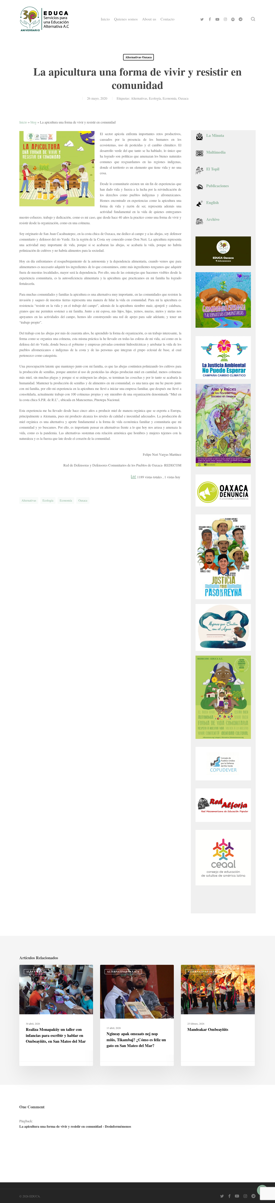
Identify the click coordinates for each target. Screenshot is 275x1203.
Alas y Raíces (36, 971)
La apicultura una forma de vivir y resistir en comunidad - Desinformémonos (75, 1126)
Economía (169, 98)
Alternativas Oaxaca (138, 57)
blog (34, 122)
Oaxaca (183, 98)
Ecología (155, 98)
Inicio (23, 122)
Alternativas (139, 98)
